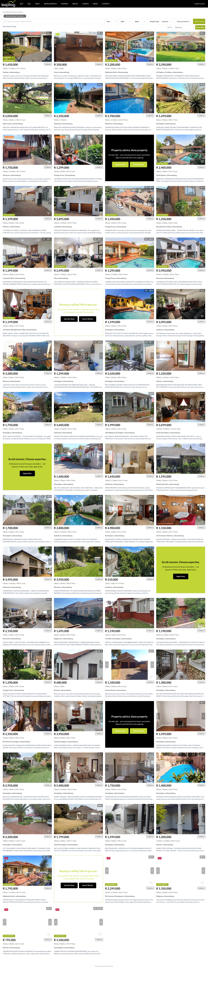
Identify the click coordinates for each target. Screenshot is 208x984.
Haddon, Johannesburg (11, 72)
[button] (111, 21)
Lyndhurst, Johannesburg (165, 330)
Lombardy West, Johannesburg (14, 278)
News (95, 4)
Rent (37, 4)
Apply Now (27, 473)
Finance (64, 4)
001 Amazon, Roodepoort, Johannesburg (120, 896)
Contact (106, 4)
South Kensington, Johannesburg (168, 433)
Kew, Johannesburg (61, 278)
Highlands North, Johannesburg (116, 72)
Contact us (48, 64)
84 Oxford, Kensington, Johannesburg (16, 742)
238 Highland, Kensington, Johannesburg (120, 433)
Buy (21, 4)
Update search (199, 21)
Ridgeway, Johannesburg (165, 896)
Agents (85, 4)
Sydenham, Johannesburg (63, 124)
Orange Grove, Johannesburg (64, 175)
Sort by (170, 27)
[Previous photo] (4, 46)
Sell (29, 4)
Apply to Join (120, 164)
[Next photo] (50, 46)
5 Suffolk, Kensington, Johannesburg (118, 639)
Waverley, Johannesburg (114, 124)
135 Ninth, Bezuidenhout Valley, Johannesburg (20, 330)
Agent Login (200, 4)
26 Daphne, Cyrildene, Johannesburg (169, 72)
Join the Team (69, 319)
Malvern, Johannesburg (11, 227)
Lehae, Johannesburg (61, 72)
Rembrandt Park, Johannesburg (167, 484)
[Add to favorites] (49, 59)
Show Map (200, 27)
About (75, 4)
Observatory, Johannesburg (13, 124)
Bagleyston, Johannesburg (63, 639)
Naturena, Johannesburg (12, 175)
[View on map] (202, 59)
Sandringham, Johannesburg (166, 175)
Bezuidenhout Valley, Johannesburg (169, 227)
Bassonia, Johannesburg (11, 381)
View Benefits (138, 164)
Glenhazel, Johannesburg (63, 433)
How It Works (87, 319)
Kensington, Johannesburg (165, 124)
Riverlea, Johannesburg (62, 690)
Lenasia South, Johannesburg (115, 690)
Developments (50, 4)
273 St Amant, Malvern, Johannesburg (170, 536)
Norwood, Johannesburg (165, 278)
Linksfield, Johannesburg (63, 227)
